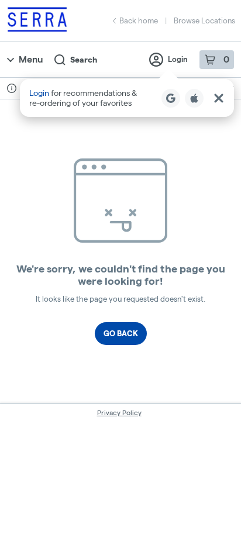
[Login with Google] (170, 98)
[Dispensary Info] (11, 88)
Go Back (121, 333)
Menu (31, 59)
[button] (127, 98)
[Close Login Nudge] (219, 98)
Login (178, 59)
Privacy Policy (119, 412)
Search (83, 59)
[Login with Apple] (194, 98)
